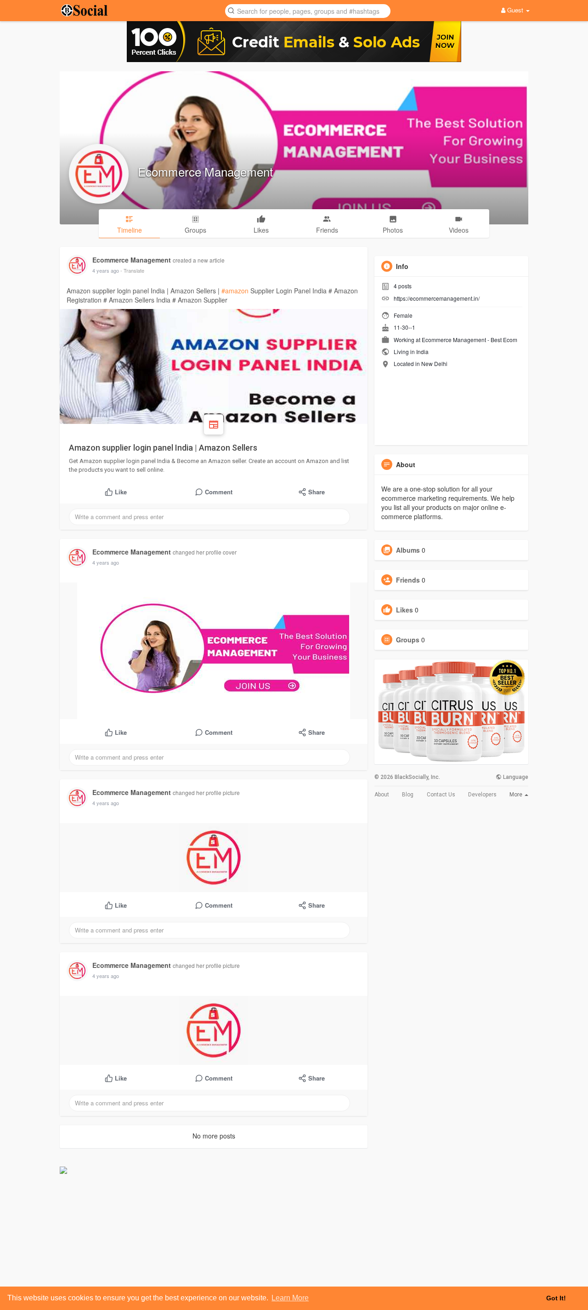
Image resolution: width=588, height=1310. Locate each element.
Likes (404, 609)
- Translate (132, 270)
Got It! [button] (556, 1298)
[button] (308, 10)
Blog (407, 794)
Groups (407, 639)
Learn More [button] (290, 1298)
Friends (408, 579)
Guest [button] (515, 10)
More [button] (516, 794)
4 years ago (105, 270)
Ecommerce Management (205, 171)
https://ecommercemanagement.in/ (437, 298)
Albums (408, 550)
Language (515, 777)
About (381, 794)
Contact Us (441, 794)
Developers (482, 794)
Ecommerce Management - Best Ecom (469, 339)
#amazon (235, 290)
